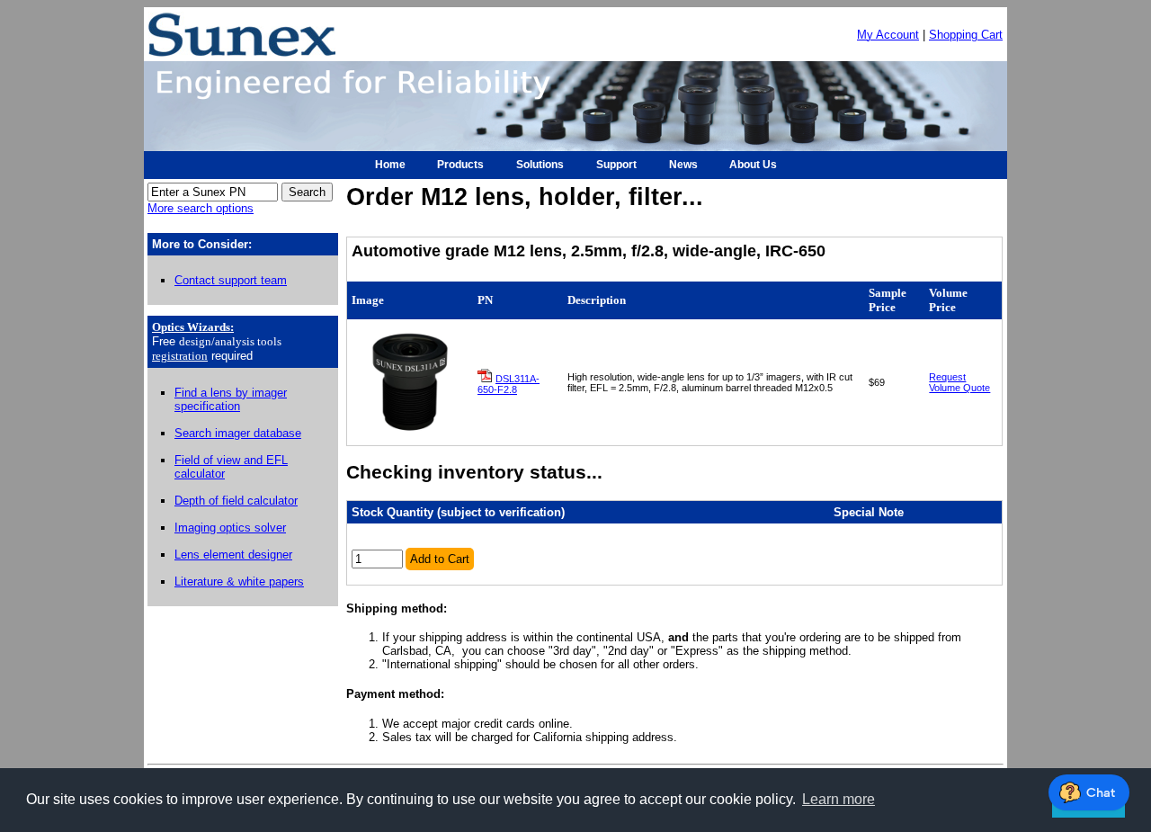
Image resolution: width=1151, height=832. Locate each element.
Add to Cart (439, 559)
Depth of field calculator (236, 500)
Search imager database (237, 433)
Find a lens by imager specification (230, 399)
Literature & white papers (239, 581)
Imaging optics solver (230, 527)
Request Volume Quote (959, 382)
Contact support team (230, 280)
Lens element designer (233, 554)
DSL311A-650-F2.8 (508, 384)
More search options (200, 208)
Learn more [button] (838, 799)
